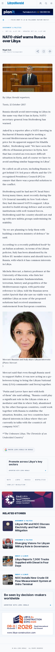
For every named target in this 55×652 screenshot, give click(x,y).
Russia (27, 480)
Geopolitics (40, 480)
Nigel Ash (7, 50)
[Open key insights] (49, 51)
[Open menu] (2, 3)
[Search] (46, 3)
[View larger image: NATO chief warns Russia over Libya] (27, 78)
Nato (9, 480)
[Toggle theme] (51, 3)
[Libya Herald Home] (15, 3)
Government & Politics (12, 27)
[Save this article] (43, 51)
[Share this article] (37, 51)
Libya (17, 480)
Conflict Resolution (16, 485)
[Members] (40, 3)
